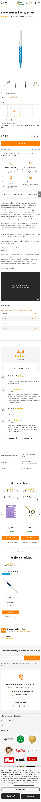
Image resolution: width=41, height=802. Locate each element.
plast (34, 329)
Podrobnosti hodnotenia (26, 16)
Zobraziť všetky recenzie (20, 438)
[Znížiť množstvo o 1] (31, 136)
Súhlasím (30, 796)
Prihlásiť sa (32, 658)
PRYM (38, 149)
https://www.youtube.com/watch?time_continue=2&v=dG (18, 310)
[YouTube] (28, 706)
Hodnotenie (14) (17, 194)
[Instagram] (23, 706)
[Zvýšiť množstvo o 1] (37, 136)
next (39, 514)
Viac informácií (13, 97)
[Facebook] (14, 706)
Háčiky (34, 319)
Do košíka (20, 143)
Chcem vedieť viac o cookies (24, 785)
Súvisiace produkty (31, 194)
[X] (19, 706)
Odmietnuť (11, 796)
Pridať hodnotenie (20, 368)
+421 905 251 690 (22, 694)
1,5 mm (8, 597)
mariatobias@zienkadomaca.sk (22, 691)
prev (1, 514)
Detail (11, 612)
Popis (5, 194)
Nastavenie (20, 789)
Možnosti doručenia (9, 123)
